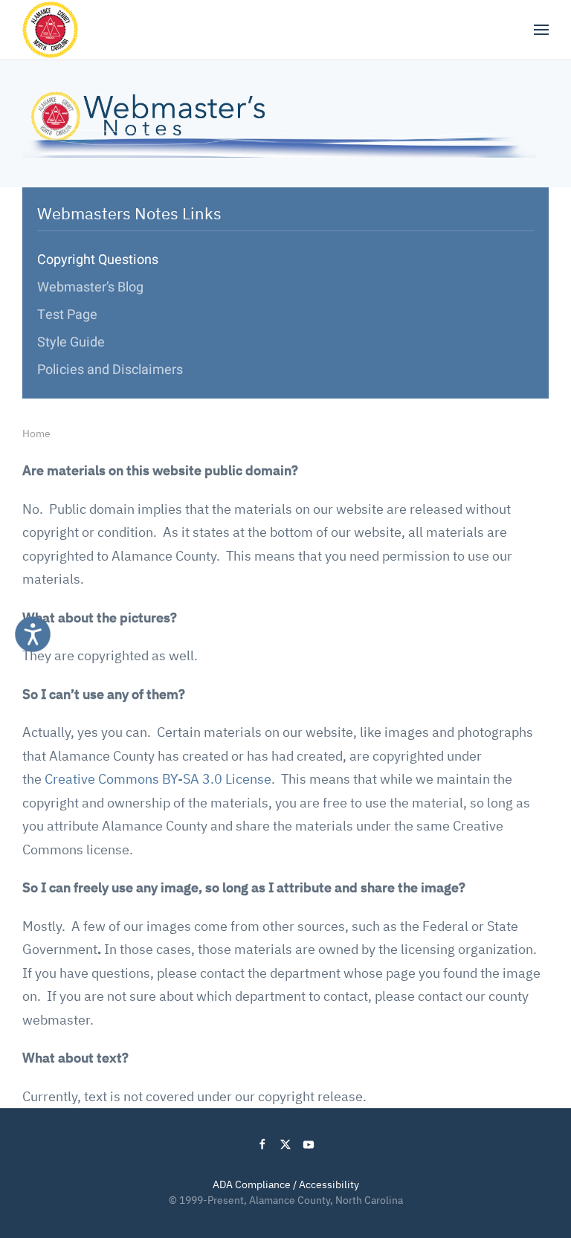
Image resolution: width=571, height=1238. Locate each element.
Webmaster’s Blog (90, 287)
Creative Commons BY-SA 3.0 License (158, 778)
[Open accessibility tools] (33, 634)
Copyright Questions (97, 260)
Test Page (67, 315)
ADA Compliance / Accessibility (286, 1184)
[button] (541, 29)
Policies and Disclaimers (110, 370)
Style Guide (71, 342)
